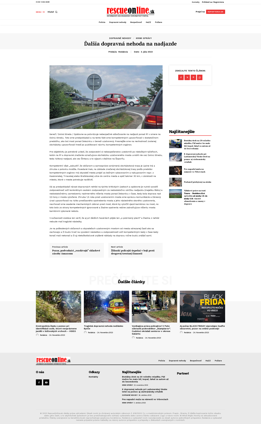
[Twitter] (187, 77)
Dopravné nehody (120, 38)
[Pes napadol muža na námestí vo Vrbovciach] (175, 170)
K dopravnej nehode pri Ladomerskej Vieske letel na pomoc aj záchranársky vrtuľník (197, 158)
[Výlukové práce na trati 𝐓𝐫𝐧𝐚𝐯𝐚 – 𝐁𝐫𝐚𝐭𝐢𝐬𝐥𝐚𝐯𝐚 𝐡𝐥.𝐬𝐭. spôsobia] (175, 193)
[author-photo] (37, 335)
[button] (53, 12)
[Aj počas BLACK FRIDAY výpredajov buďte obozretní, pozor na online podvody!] (202, 306)
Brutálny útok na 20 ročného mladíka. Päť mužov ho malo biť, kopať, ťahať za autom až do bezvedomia (197, 144)
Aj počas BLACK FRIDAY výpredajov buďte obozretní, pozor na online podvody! (202, 327)
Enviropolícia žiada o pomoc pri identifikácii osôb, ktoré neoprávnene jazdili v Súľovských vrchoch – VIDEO (56, 328)
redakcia (123, 52)
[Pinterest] (193, 77)
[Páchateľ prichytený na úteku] (175, 182)
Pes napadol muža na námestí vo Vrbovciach (194, 170)
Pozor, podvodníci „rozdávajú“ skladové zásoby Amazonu (76, 252)
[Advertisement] (190, 108)
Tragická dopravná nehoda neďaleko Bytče (103, 327)
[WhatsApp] (199, 77)
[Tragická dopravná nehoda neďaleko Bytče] (106, 306)
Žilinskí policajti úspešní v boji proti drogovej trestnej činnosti (133, 252)
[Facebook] (181, 77)
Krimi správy (144, 38)
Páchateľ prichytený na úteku (197, 182)
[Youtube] (46, 382)
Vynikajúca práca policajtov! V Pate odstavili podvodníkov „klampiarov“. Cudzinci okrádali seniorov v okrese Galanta (151, 330)
